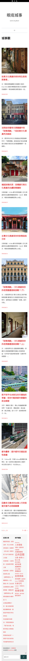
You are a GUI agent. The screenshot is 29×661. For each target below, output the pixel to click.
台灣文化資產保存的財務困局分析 (14, 237)
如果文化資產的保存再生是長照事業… (14, 78)
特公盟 (16, 581)
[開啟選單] (14, 30)
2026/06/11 (5, 307)
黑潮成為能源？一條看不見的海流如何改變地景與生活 (8, 638)
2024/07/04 (5, 469)
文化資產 (17, 569)
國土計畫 (17, 560)
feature (17, 542)
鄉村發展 (22, 593)
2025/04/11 (5, 418)
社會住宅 (18, 583)
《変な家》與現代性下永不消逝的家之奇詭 (8, 554)
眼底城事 (14, 15)
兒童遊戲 (17, 549)
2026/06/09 (5, 361)
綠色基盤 (17, 588)
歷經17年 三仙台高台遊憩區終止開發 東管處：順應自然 (8, 587)
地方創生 (17, 562)
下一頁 (24, 530)
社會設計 (17, 586)
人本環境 (18, 545)
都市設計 (17, 593)
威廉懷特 (18, 567)
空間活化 (22, 586)
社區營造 (21, 581)
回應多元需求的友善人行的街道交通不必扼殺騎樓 (14, 504)
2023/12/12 (5, 523)
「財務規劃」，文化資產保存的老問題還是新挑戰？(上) (14, 342)
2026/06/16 (5, 253)
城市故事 (18, 564)
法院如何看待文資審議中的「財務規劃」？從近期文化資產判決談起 (14, 130)
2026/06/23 (5, 151)
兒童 (16, 547)
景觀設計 (18, 571)
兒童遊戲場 (19, 552)
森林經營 (17, 573)
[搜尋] (24, 657)
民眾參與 (19, 576)
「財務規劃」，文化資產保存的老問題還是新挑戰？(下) (14, 288)
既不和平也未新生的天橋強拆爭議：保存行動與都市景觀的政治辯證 (14, 397)
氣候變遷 (17, 579)
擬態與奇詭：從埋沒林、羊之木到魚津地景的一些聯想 (8, 545)
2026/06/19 (5, 202)
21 (7, 530)
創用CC (21, 558)
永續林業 (23, 579)
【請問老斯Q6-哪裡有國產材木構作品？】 (8, 596)
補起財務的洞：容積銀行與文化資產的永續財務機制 (14, 186)
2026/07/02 (5, 94)
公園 (16, 558)
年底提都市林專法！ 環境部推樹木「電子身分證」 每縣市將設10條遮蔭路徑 (8, 625)
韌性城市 (18, 596)
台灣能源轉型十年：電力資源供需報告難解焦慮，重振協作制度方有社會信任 (8, 609)
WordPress (11, 650)
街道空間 (19, 590)
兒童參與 (21, 547)
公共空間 (19, 554)
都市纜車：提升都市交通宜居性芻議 (14, 453)
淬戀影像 (13, 648)
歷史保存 (21, 573)
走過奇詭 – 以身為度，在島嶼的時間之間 (8, 564)
